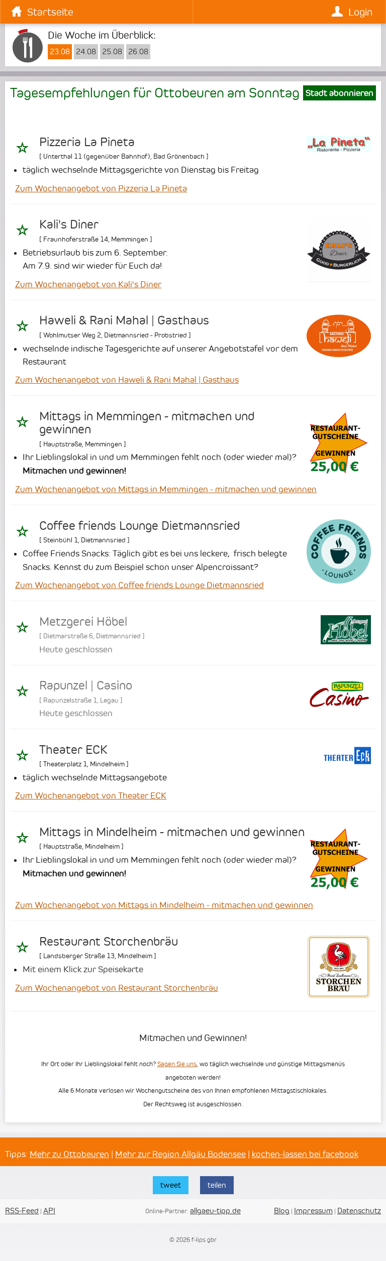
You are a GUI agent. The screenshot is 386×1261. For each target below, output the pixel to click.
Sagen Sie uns (177, 1064)
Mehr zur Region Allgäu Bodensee (180, 1154)
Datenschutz (359, 1210)
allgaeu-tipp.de (215, 1210)
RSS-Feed (22, 1210)
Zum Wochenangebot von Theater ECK (90, 795)
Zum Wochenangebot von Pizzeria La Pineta (101, 188)
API (49, 1210)
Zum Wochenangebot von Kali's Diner (88, 284)
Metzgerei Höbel (83, 622)
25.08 (112, 51)
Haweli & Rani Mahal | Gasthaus (124, 320)
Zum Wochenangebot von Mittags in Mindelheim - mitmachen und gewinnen (164, 905)
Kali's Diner (69, 224)
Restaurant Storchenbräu (108, 942)
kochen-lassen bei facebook (305, 1154)
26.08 (138, 51)
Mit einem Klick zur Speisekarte (83, 969)
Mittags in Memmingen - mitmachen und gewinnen (146, 422)
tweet (170, 1185)
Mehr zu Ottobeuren (69, 1154)
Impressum (313, 1210)
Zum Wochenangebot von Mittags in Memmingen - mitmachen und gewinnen (166, 489)
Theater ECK (73, 750)
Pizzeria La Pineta (87, 142)
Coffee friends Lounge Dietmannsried (139, 526)
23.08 (60, 51)
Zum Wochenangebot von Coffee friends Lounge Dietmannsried (139, 585)
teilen (217, 1185)
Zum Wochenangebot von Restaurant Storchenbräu (116, 988)
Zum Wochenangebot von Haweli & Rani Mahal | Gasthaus (127, 380)
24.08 (86, 51)
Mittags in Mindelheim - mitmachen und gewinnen (172, 832)
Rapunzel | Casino (85, 685)
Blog (282, 1210)
